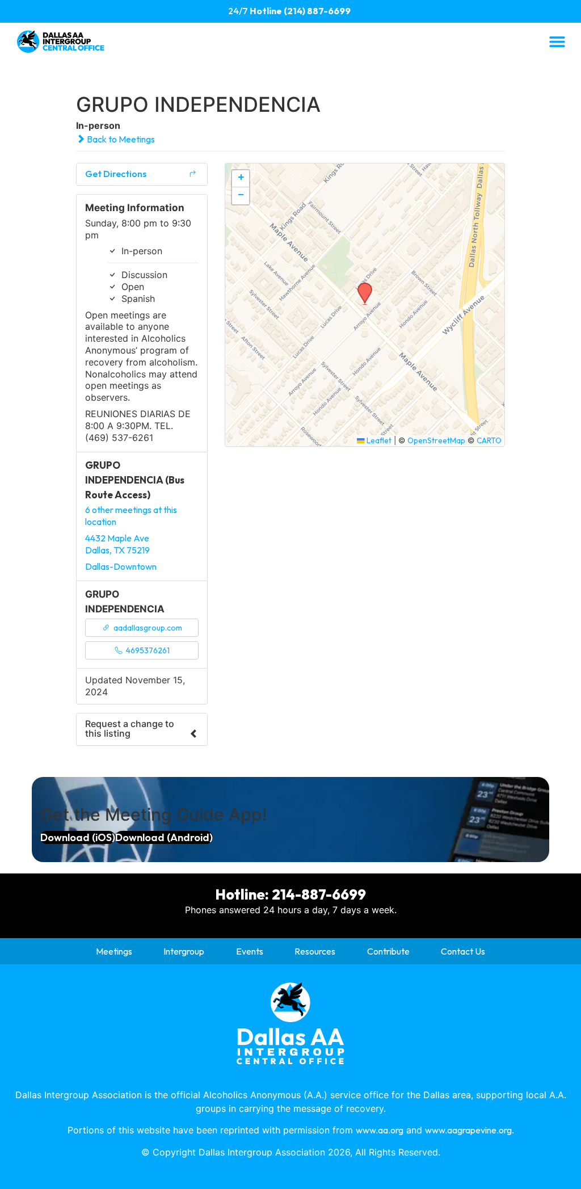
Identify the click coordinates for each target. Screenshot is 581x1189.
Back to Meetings (120, 139)
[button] (557, 41)
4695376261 (147, 650)
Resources (314, 951)
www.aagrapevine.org (468, 1130)
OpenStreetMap (436, 440)
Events (249, 951)
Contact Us (463, 951)
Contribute (388, 951)
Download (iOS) (77, 837)
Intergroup (183, 951)
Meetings (114, 951)
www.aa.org (379, 1130)
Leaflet (378, 440)
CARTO (489, 440)
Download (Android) (164, 837)
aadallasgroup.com (147, 628)
